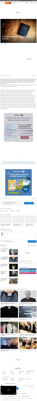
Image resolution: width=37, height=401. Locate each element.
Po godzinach (21, 371)
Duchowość (12, 378)
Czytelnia (13, 373)
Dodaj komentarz (32, 241)
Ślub (3, 380)
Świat (4, 371)
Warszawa (27, 2)
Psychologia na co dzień (21, 379)
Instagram (36, 0)
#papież (1, 210)
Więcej (24, 2)
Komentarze (20, 2)
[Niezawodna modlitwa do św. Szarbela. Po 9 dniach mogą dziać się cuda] (13, 266)
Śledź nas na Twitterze (25, 271)
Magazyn (4, 0)
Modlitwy (19, 380)
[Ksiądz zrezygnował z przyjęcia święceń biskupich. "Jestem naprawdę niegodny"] (9, 312)
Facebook (33, 0)
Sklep (20, 0)
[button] (31, 2)
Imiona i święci (12, 380)
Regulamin (6, 398)
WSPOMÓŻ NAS (24, 393)
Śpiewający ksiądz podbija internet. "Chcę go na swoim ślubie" (8, 335)
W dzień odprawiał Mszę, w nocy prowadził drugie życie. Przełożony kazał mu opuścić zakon (4, 258)
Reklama (22, 398)
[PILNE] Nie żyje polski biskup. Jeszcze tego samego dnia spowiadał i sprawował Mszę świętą (27, 303)
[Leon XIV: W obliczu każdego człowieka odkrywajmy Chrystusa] (31, 219)
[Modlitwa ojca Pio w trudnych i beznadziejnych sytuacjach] (13, 274)
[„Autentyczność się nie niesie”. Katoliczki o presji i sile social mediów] (13, 281)
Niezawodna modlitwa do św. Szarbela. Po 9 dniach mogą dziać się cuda (4, 265)
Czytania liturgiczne (21, 378)
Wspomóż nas (30, 203)
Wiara (13, 3)
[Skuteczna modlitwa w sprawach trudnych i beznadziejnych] (13, 252)
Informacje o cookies (26, 398)
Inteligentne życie (30, 371)
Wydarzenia (14, 2)
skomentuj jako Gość (8, 240)
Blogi (14, 0)
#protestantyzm (12, 210)
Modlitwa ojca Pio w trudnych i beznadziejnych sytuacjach (4, 272)
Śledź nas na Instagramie (25, 273)
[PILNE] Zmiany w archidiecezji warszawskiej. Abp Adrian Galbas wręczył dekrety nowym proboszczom (27, 335)
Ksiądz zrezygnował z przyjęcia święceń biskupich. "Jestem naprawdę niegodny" (9, 319)
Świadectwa (12, 379)
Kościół (8, 214)
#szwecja (6, 210)
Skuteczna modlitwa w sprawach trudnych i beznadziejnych (4, 250)
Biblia (1, 0)
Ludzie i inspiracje (28, 379)
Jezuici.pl (4, 396)
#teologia (18, 210)
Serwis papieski (5, 378)
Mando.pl (18, 396)
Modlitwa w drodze (9, 0)
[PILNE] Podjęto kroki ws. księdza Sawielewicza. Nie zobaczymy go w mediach (9, 350)
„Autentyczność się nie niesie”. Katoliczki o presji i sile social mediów (4, 279)
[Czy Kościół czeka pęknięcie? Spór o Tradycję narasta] (28, 343)
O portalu (3, 398)
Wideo (27, 373)
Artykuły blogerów (5, 379)
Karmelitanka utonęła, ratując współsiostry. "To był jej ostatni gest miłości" (27, 319)
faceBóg (17, 0)
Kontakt (16, 398)
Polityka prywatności (11, 398)
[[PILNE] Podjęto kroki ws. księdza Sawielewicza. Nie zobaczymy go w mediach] (9, 343)
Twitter (34, 0)
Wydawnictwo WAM (11, 396)
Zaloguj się (1, 240)
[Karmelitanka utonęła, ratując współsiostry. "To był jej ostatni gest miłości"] (28, 312)
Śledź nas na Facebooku (25, 269)
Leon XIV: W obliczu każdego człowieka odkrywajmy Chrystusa (30, 225)
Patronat (31, 398)
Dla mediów (18, 398)
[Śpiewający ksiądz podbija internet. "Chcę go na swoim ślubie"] (9, 327)
